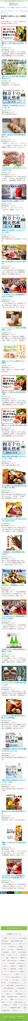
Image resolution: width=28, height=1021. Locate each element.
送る (18, 892)
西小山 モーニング (7, 974)
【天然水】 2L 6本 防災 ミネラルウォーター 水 (13, 106)
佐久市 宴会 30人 (12, 960)
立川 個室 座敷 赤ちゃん (15, 982)
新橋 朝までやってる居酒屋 (10, 1005)
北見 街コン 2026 (7, 991)
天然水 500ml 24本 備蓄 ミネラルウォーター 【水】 (13, 457)
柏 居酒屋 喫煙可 (21, 988)
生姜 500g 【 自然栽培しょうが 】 (13, 585)
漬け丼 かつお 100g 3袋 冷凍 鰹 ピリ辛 (14, 812)
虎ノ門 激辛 (11, 949)
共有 (25, 892)
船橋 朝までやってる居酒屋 (17, 971)
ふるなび (15, 21)
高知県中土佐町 (7, 48)
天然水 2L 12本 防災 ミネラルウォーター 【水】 (14, 231)
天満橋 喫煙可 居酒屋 (15, 1007)
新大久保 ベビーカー (18, 1010)
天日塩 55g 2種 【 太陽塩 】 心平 (13, 201)
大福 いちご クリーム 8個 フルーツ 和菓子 (13, 362)
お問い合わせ (12, 1016)
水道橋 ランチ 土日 (12, 955)
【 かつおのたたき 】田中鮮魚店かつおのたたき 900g (14, 295)
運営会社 (5, 1016)
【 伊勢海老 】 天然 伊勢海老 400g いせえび (13, 553)
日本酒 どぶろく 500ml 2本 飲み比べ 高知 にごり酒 (14, 650)
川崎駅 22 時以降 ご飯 (19, 1002)
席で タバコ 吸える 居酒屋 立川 (13, 977)
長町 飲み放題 (10, 985)
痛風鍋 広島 (22, 966)
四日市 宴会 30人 (21, 985)
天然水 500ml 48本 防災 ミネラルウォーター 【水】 (13, 781)
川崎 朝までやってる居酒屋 (16, 946)
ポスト (11, 892)
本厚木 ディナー (10, 994)
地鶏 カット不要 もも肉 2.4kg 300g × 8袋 (13, 393)
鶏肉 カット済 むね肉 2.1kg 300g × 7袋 (14, 44)
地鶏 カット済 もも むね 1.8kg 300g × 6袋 (14, 843)
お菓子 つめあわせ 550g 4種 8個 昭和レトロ (13, 136)
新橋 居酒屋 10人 (21, 949)
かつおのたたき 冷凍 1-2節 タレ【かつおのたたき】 (14, 169)
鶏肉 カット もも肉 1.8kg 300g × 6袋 (14, 425)
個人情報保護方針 (20, 1016)
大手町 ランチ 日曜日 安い (9, 966)
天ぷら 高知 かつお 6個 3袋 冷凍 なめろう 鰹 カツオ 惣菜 (14, 486)
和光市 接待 (21, 963)
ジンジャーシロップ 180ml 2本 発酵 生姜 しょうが (14, 329)
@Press (14, 1017)
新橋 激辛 (12, 963)
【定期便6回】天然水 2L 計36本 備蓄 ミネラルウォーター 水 (14, 750)
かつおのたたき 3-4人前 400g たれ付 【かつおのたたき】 (14, 520)
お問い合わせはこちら (14, 928)
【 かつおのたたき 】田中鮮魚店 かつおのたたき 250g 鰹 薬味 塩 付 (13, 876)
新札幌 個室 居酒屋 (12, 996)
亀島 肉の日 (14, 957)
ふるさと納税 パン (16, 980)
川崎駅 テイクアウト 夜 (9, 938)
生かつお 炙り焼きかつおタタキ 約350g (14, 262)
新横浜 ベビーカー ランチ (16, 999)
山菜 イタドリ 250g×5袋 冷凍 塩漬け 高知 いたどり (14, 77)
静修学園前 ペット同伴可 (9, 952)
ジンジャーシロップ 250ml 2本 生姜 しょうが (14, 683)
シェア (4, 892)
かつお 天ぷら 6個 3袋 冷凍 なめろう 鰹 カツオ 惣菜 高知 (14, 717)
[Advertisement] (14, 910)
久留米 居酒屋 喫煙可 (8, 988)
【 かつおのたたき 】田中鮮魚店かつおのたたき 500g (14, 617)
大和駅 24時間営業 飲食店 (16, 941)
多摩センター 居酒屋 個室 (9, 969)
